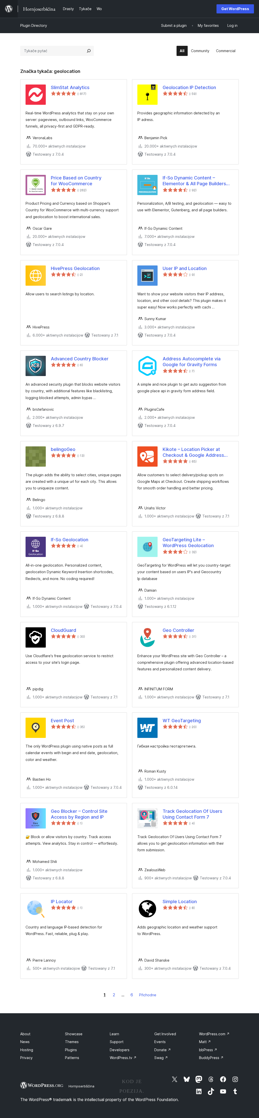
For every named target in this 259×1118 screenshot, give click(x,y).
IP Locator (62, 901)
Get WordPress (235, 9)
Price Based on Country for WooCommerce (76, 180)
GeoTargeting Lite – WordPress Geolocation (188, 542)
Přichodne (147, 995)
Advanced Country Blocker (80, 358)
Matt (205, 1042)
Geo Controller (178, 630)
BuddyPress (211, 1057)
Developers (120, 1050)
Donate (162, 1050)
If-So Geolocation (69, 539)
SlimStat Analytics (70, 87)
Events (160, 1042)
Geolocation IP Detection (189, 87)
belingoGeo (63, 449)
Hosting (26, 1050)
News (25, 1042)
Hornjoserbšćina (81, 1086)
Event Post (62, 720)
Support (116, 1042)
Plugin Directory (33, 25)
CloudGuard (63, 630)
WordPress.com (214, 1034)
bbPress (208, 1050)
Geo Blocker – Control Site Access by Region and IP (79, 814)
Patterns (72, 1057)
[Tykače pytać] (89, 51)
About (25, 1034)
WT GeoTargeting (182, 720)
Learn (114, 1034)
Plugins (71, 1050)
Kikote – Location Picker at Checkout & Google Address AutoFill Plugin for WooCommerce (193, 452)
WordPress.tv (123, 1057)
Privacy (26, 1057)
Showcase (73, 1034)
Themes (72, 1042)
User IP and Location (185, 268)
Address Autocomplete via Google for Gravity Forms (192, 361)
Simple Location (180, 901)
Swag (161, 1057)
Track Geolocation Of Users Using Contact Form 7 (192, 814)
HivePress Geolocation (75, 268)
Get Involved (165, 1034)
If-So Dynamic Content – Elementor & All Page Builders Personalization (194, 181)
